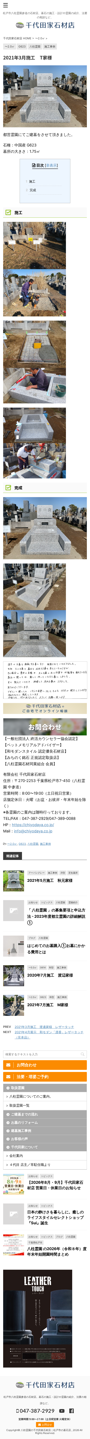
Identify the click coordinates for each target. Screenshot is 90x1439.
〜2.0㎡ (12, 843)
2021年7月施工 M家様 (47, 1005)
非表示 (51, 165)
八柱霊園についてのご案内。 (31, 1096)
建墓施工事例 (21, 1130)
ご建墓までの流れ (24, 1114)
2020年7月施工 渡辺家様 (50, 975)
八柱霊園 (32, 843)
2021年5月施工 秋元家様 (50, 880)
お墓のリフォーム (24, 1122)
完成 (32, 190)
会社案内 (16, 1155)
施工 (31, 181)
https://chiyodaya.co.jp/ (33, 825)
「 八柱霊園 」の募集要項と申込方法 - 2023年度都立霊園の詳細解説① (56, 916)
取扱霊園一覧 (19, 1105)
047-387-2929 (36, 1410)
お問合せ (46, 1424)
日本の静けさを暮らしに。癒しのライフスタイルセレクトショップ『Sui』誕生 (55, 1217)
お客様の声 (19, 1139)
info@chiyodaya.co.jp (33, 831)
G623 (22, 843)
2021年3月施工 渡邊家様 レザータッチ (44, 1027)
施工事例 (45, 843)
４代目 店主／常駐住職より (30, 1165)
